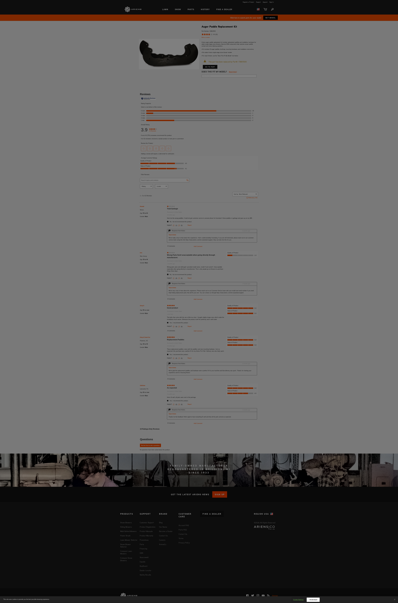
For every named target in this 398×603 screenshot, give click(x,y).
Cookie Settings (298, 600)
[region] (199, 599)
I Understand (313, 600)
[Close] (394, 599)
